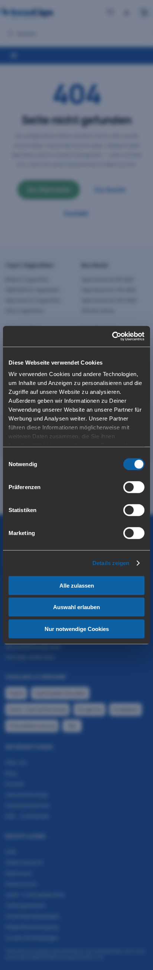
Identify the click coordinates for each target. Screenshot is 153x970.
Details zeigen (110, 563)
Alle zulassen (76, 585)
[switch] (133, 487)
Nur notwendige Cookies (77, 628)
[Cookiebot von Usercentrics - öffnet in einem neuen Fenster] (111, 336)
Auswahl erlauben (76, 607)
